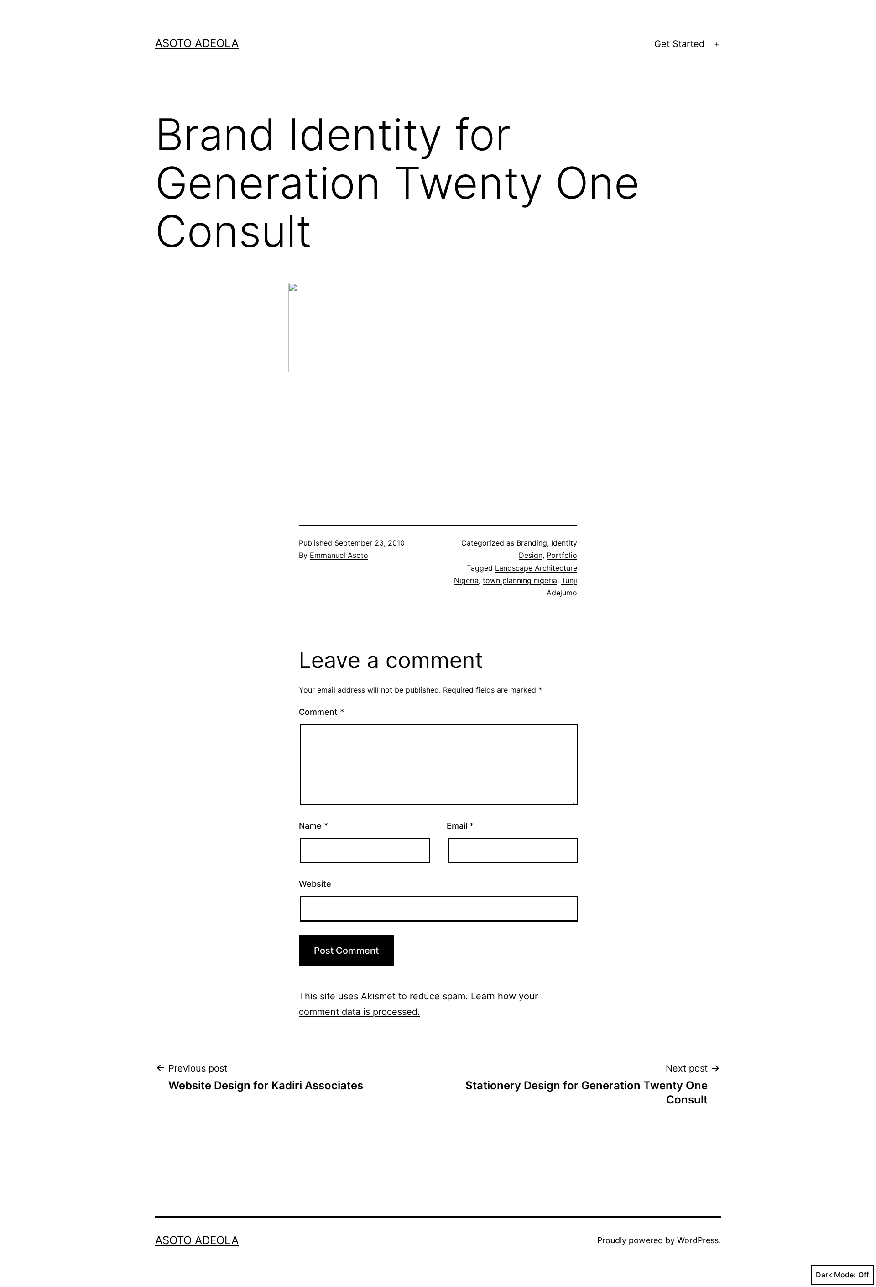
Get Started (679, 43)
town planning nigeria (520, 580)
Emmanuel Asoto (339, 555)
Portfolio (562, 555)
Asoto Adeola (197, 43)
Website (315, 883)
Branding (531, 542)
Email (460, 825)
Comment (321, 712)
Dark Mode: (836, 1274)
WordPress (698, 1240)
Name (313, 825)
